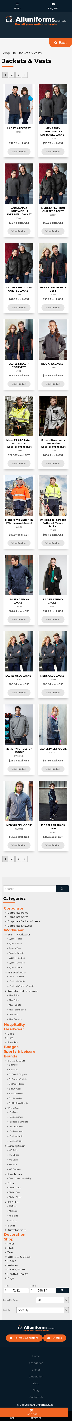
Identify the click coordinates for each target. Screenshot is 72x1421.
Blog (36, 1390)
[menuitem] (36, 1356)
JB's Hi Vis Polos (16, 976)
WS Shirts (14, 1155)
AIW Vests (14, 1014)
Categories (36, 1363)
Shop (8, 1239)
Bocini (11, 1225)
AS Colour (13, 1202)
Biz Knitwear (15, 1089)
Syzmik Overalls (17, 963)
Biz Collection (16, 1060)
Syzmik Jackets (16, 953)
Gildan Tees (14, 1192)
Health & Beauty (17, 1273)
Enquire (57, 1337)
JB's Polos (13, 1112)
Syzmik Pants (15, 967)
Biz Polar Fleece (16, 1084)
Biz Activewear (16, 1093)
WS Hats (13, 1164)
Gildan (11, 1183)
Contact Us (36, 1397)
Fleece (11, 1260)
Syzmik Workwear (18, 934)
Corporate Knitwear (19, 925)
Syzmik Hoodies (17, 958)
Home (36, 1356)
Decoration (14, 1234)
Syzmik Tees (15, 948)
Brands (10, 1056)
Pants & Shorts (16, 1269)
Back (63, 43)
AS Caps (13, 1220)
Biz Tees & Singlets (18, 1074)
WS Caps (13, 1160)
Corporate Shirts (17, 916)
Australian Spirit (16, 1229)
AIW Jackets (15, 1005)
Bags (10, 1278)
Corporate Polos (17, 912)
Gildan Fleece (15, 1197)
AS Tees (12, 1206)
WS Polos (13, 1150)
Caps (10, 1033)
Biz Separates (15, 1098)
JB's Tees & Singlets (18, 1122)
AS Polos (13, 1211)
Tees (10, 1252)
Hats (10, 1037)
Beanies (12, 1042)
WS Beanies (15, 1169)
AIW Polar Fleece (17, 1010)
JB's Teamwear (16, 1131)
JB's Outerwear (16, 1126)
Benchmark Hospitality (20, 1178)
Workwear (14, 930)
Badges (11, 1047)
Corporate (13, 908)
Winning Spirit (16, 1145)
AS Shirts (13, 1216)
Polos (10, 1243)
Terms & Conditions (26, 1337)
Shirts (10, 1247)
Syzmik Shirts (15, 943)
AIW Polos (14, 995)
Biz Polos (13, 1065)
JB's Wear (13, 1108)
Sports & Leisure (19, 1051)
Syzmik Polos (15, 939)
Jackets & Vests (19, 1257)
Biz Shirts (13, 1069)
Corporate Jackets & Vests (23, 921)
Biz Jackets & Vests (18, 1079)
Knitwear (13, 1265)
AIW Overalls (15, 1019)
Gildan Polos (15, 1187)
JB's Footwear (15, 1141)
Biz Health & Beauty (18, 1103)
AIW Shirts (14, 1000)
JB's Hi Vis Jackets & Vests (21, 986)
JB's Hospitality (16, 1136)
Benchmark (14, 1174)
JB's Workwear (16, 972)
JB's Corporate (16, 1117)
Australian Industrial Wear (22, 991)
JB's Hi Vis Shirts (17, 981)
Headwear (14, 1029)
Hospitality (14, 1024)
